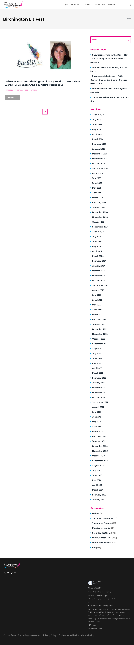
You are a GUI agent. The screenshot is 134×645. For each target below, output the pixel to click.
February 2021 (99, 436)
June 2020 (97, 475)
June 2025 (97, 183)
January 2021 (98, 441)
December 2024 (100, 212)
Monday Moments (103, 528)
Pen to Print (97, 582)
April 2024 (97, 251)
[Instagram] (11, 573)
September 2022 (100, 344)
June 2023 (97, 300)
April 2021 (96, 426)
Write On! (88, 5)
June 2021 (97, 417)
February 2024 (99, 261)
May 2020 (96, 480)
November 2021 (99, 392)
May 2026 (96, 129)
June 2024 (97, 241)
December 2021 (99, 387)
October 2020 (98, 456)
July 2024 (96, 236)
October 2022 (98, 339)
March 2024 (98, 256)
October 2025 (98, 163)
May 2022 (96, 363)
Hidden (97, 513)
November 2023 (100, 275)
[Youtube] (15, 573)
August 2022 (98, 349)
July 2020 (96, 470)
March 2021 (97, 431)
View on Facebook (92, 629)
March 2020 (98, 490)
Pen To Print (76, 5)
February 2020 (99, 495)
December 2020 (100, 446)
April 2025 (97, 193)
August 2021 (98, 407)
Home (66, 5)
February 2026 (99, 144)
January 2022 (98, 383)
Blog (96, 547)
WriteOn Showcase (104, 542)
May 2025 (96, 188)
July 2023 (96, 295)
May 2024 (96, 246)
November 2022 (100, 334)
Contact (111, 5)
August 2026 (98, 115)
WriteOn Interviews (104, 538)
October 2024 (98, 222)
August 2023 (98, 290)
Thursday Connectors (104, 518)
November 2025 (100, 159)
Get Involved (100, 5)
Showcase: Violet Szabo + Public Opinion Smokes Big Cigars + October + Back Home (109, 80)
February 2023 (99, 319)
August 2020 (98, 465)
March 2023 (97, 314)
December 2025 (100, 154)
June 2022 (97, 358)
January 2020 (98, 500)
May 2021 (96, 422)
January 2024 (98, 266)
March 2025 (97, 198)
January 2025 (98, 207)
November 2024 (100, 217)
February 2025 (99, 202)
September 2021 (100, 402)
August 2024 (98, 232)
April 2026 (97, 134)
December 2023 (99, 271)
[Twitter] (5, 573)
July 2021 (96, 412)
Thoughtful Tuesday (104, 523)
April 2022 (97, 368)
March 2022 (97, 373)
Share (100, 629)
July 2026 (96, 120)
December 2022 (99, 329)
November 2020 (100, 451)
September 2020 (100, 461)
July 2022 (96, 353)
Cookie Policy (87, 635)
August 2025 (98, 173)
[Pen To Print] (13, 4)
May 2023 (96, 305)
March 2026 (97, 139)
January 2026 (98, 149)
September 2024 (100, 227)
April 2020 (97, 485)
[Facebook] (8, 573)
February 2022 (99, 378)
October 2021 (98, 397)
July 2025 (96, 178)
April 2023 (97, 310)
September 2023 (100, 285)
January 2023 (98, 324)
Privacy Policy (49, 635)
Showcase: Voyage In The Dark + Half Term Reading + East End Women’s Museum (109, 59)
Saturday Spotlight (104, 533)
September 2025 (100, 168)
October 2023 (98, 280)
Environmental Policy (69, 635)
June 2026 (97, 124)
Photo (94, 625)
